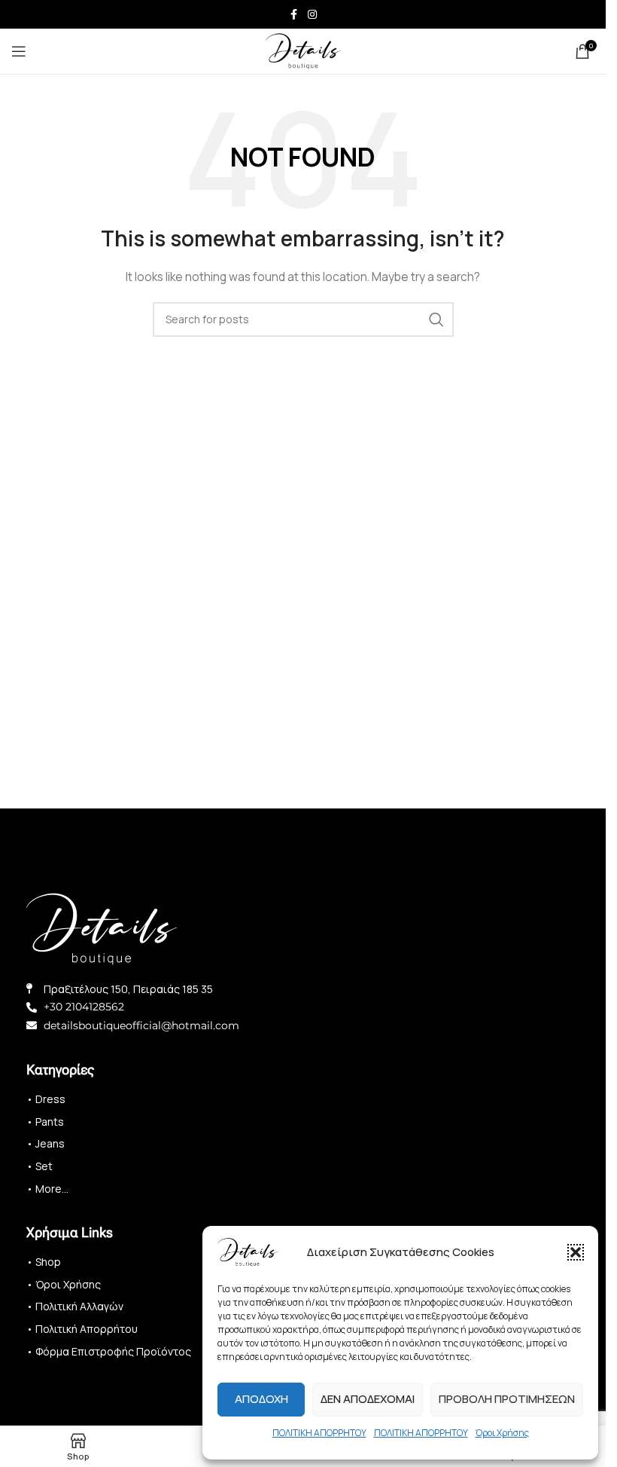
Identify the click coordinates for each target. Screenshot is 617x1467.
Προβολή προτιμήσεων (507, 1399)
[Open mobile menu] (19, 51)
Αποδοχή (261, 1399)
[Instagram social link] (312, 15)
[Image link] (101, 927)
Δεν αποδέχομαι (368, 1399)
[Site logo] (303, 50)
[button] (575, 1252)
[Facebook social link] (294, 15)
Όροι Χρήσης (502, 1432)
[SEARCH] (436, 319)
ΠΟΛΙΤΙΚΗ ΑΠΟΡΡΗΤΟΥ (319, 1432)
